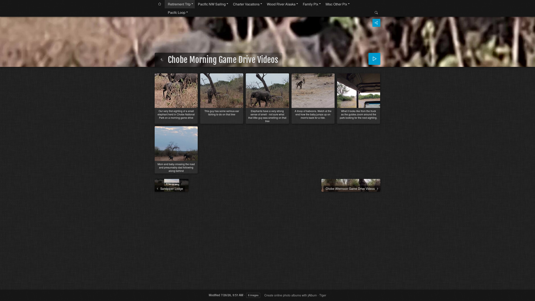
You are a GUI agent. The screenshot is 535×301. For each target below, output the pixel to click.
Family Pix (310, 4)
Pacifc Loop (176, 12)
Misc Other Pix (336, 4)
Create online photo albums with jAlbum (290, 295)
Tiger (322, 295)
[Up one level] (162, 60)
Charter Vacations (246, 4)
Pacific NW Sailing (212, 4)
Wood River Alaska (281, 4)
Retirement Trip (179, 4)
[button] (8, 293)
